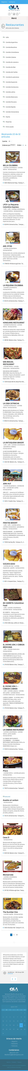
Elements (14, 1044)
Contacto (12, 2)
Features (14, 1046)
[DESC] (25, 145)
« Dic (4, 1006)
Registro (4, 2)
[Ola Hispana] (14, 8)
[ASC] (23, 145)
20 (9, 141)
